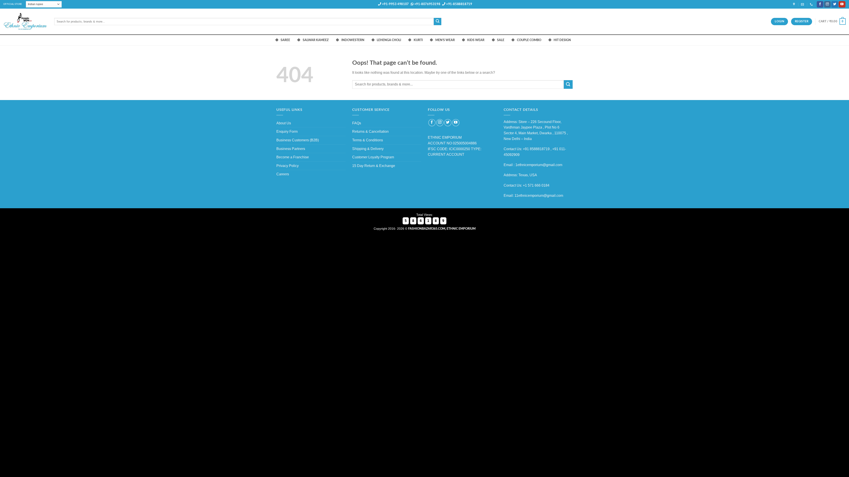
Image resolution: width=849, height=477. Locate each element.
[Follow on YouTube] (842, 4)
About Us (283, 123)
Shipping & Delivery (368, 149)
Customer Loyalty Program (373, 157)
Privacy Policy (287, 166)
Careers (282, 174)
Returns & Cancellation (370, 131)
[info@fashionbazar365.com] (803, 4)
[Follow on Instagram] (827, 4)
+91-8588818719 (458, 4)
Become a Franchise (292, 157)
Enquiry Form (287, 131)
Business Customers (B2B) (297, 140)
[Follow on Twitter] (834, 4)
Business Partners (290, 149)
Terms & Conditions (367, 140)
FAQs (356, 123)
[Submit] (437, 21)
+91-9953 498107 (395, 4)
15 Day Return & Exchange (373, 166)
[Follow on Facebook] (820, 4)
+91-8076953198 (426, 4)
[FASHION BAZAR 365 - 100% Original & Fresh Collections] (25, 21)
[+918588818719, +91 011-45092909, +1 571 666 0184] (812, 4)
